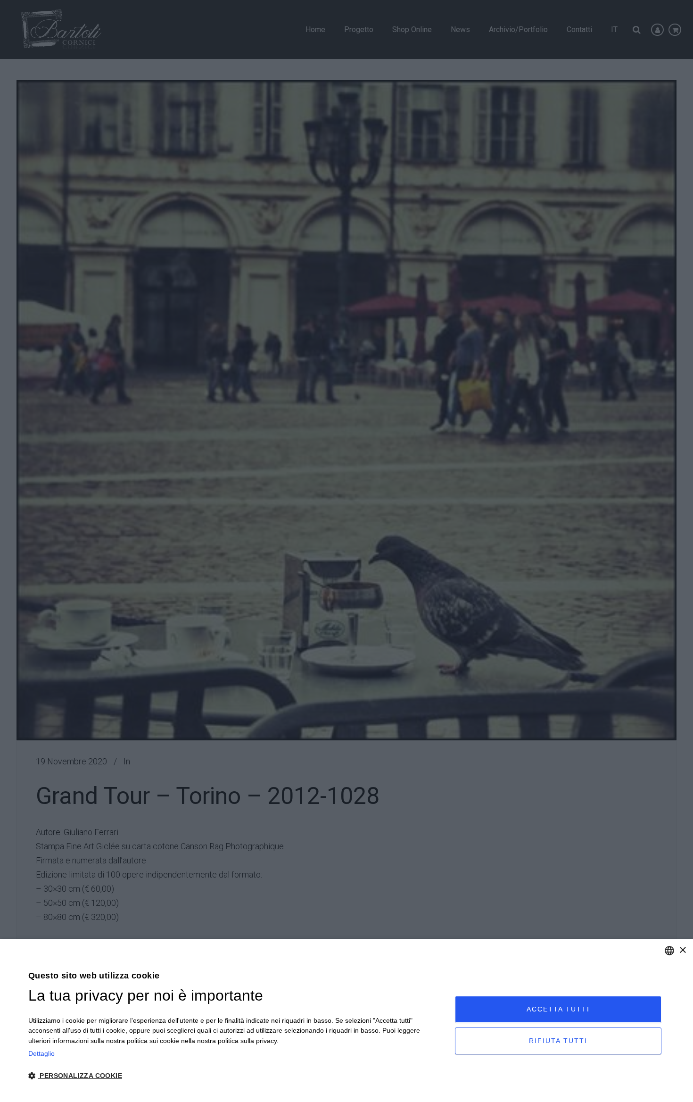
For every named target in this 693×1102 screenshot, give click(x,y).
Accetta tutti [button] (558, 1009)
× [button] (682, 950)
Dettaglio (41, 1053)
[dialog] (346, 1020)
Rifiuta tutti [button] (558, 1040)
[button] (235, 1076)
